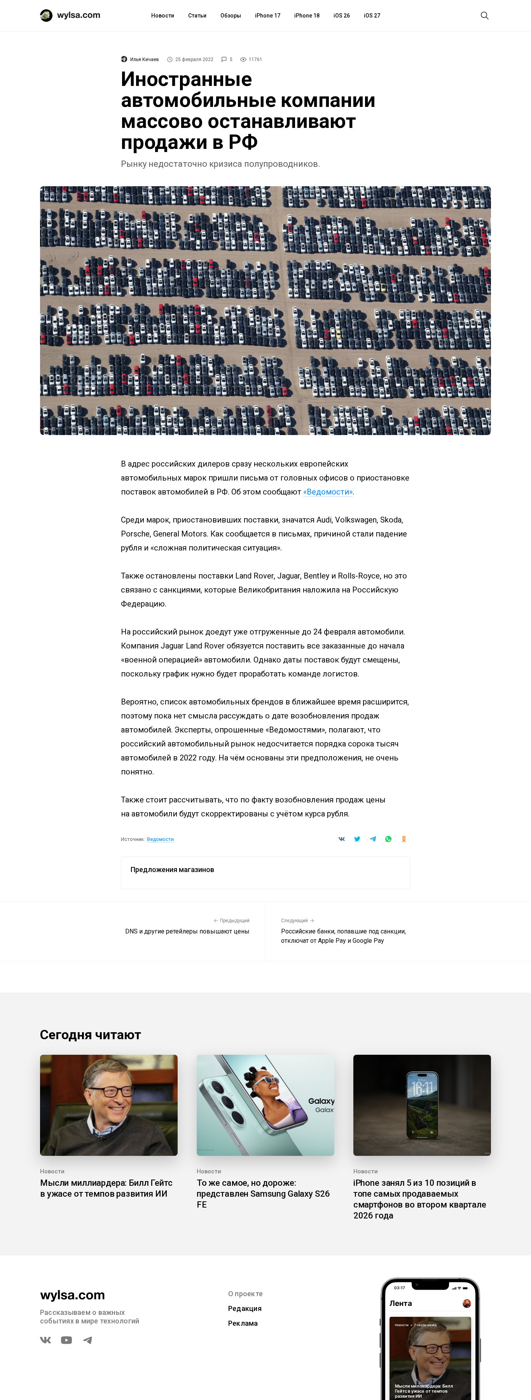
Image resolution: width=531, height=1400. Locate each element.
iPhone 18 (307, 15)
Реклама (243, 1323)
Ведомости (160, 839)
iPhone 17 (267, 15)
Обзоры (230, 15)
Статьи (197, 15)
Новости (162, 15)
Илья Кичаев (144, 59)
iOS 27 (372, 15)
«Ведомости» (328, 491)
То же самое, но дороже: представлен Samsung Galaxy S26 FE (263, 1193)
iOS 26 (342, 15)
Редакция (245, 1308)
